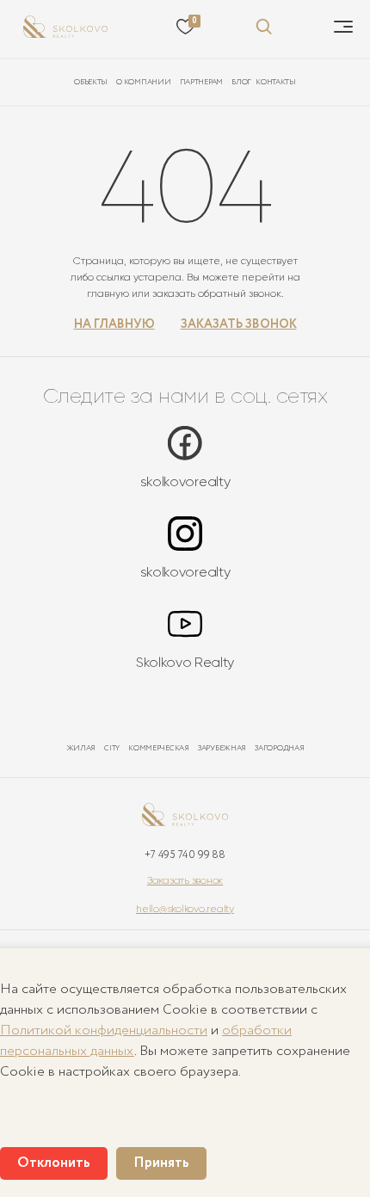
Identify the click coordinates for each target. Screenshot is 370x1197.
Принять (161, 1163)
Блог (241, 82)
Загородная (279, 748)
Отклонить (53, 1163)
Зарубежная (222, 748)
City (112, 748)
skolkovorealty (185, 481)
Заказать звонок (239, 324)
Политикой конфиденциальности (103, 1030)
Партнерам (202, 82)
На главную (114, 324)
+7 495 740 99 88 (185, 855)
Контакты (276, 82)
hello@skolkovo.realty (185, 909)
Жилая (81, 748)
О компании (143, 82)
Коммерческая (158, 748)
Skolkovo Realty (185, 662)
